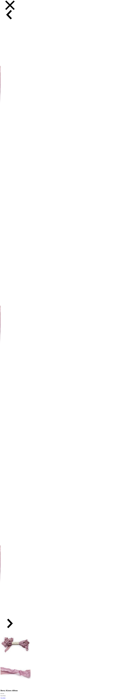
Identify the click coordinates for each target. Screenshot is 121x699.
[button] (10, 14)
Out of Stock (3, 695)
